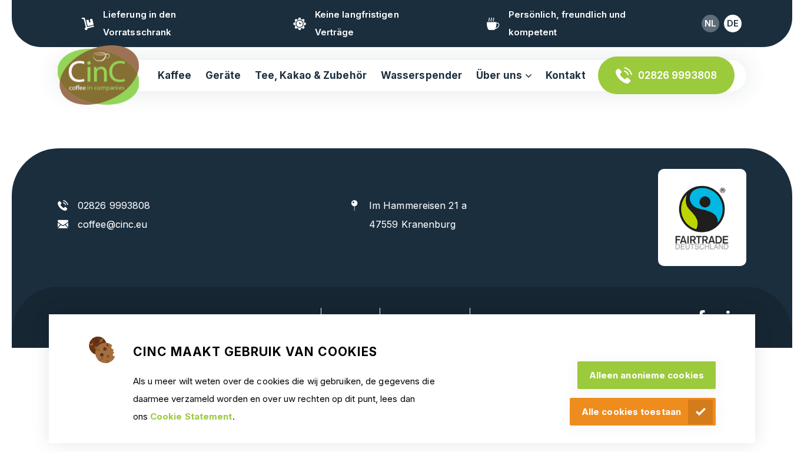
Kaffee (175, 75)
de (733, 23)
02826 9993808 (677, 75)
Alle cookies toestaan (631, 411)
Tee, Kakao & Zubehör (311, 75)
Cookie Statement (191, 416)
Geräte (223, 75)
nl (710, 23)
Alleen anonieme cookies (646, 375)
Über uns (499, 75)
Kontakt (566, 75)
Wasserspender (421, 75)
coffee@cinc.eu (112, 224)
